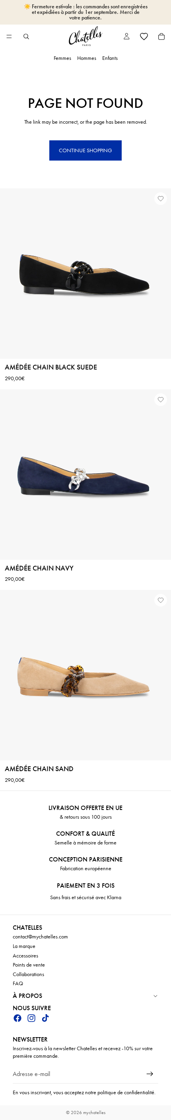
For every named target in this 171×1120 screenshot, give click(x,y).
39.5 (111, 542)
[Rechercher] (26, 36)
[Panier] (161, 36)
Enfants (110, 58)
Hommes (86, 58)
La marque (24, 946)
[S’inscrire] (150, 1074)
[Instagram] (31, 1018)
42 (160, 542)
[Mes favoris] (144, 36)
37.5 (60, 542)
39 (98, 542)
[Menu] (9, 36)
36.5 (35, 542)
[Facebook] (17, 1018)
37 (47, 542)
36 (52, 351)
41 (150, 542)
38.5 (85, 542)
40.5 (137, 542)
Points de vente (29, 965)
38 (72, 542)
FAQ (18, 983)
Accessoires (25, 955)
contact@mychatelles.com (40, 937)
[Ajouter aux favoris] (160, 198)
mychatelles (94, 1112)
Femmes (62, 58)
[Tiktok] (45, 1018)
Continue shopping (85, 150)
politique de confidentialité (125, 1092)
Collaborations (28, 974)
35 (10, 542)
